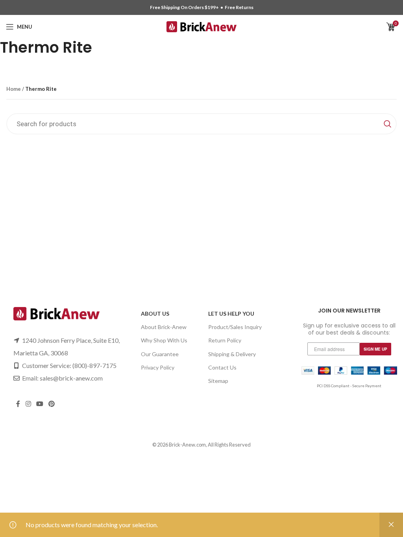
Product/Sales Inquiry (235, 327)
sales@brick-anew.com (71, 378)
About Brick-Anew (164, 327)
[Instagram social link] (28, 404)
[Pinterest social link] (51, 404)
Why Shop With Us (164, 340)
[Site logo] (201, 25)
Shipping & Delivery (232, 354)
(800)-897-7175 (94, 365)
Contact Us (222, 367)
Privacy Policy (157, 367)
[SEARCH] (388, 123)
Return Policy (224, 340)
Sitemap (218, 380)
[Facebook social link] (18, 404)
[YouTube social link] (39, 404)
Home (13, 89)
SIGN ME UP (375, 349)
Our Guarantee (160, 354)
